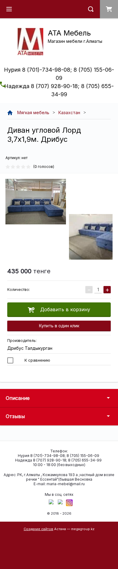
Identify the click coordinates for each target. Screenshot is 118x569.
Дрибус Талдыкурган (29, 348)
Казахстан (69, 112)
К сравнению (36, 360)
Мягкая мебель (33, 112)
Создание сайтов (38, 529)
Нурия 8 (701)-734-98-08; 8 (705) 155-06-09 (58, 455)
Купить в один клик (59, 325)
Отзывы (15, 416)
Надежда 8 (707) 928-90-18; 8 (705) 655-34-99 (58, 460)
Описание (18, 398)
